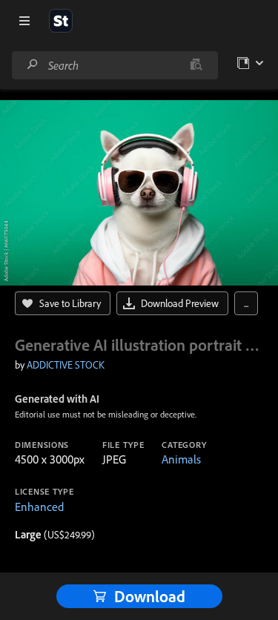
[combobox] (114, 65)
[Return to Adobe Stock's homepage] (61, 21)
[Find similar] (196, 65)
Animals (181, 459)
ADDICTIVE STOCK (66, 365)
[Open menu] (24, 21)
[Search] (32, 65)
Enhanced (39, 506)
